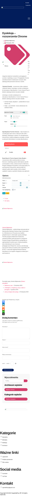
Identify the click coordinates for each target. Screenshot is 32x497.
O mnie (6, 198)
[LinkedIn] (16, 304)
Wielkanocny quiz (8, 285)
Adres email (5, 347)
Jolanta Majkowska (7, 227)
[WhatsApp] (16, 311)
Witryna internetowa (6, 354)
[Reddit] (16, 309)
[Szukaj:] (14, 380)
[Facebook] (16, 302)
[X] (16, 314)
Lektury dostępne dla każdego (11, 291)
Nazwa (4, 339)
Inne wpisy (6, 200)
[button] (29, 18)
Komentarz (5, 326)
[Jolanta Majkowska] (16, 217)
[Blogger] (16, 306)
